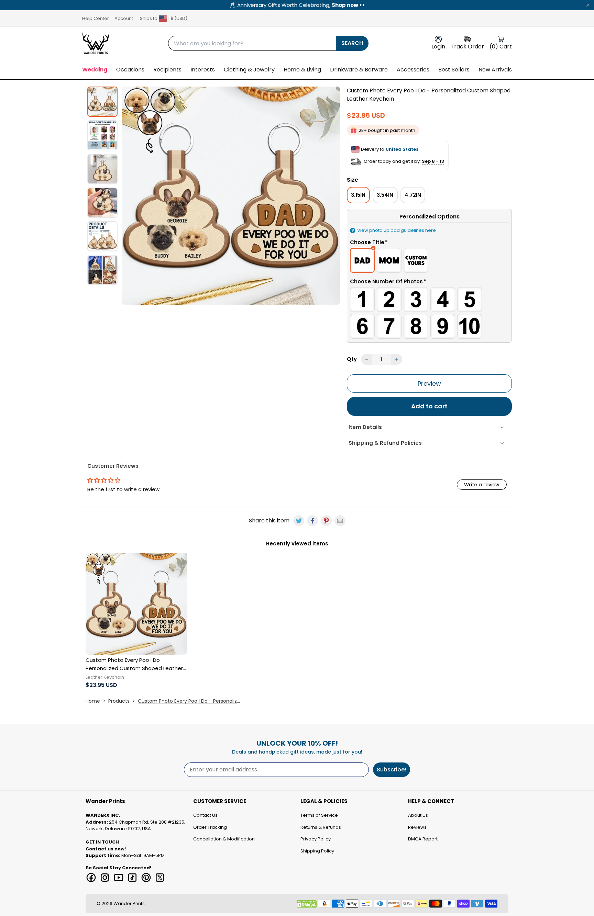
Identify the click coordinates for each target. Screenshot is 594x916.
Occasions (130, 69)
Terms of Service (319, 815)
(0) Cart (501, 46)
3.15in (358, 195)
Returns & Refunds (320, 827)
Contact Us (205, 815)
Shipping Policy (317, 851)
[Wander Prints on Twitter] (159, 877)
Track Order (467, 46)
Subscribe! (391, 769)
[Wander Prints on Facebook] (91, 877)
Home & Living (302, 69)
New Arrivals (495, 69)
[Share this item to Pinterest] (326, 520)
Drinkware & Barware (359, 69)
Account (123, 18)
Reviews (417, 827)
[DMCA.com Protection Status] (307, 904)
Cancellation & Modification (224, 839)
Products (119, 701)
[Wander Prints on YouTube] (118, 877)
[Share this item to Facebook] (312, 520)
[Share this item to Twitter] (298, 520)
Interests (202, 69)
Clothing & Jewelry (249, 69)
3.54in (385, 195)
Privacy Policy (315, 839)
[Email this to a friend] (340, 520)
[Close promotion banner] (587, 5)
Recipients (167, 69)
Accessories (413, 69)
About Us (418, 815)
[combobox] (252, 43)
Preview (429, 383)
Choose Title (369, 242)
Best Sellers (454, 69)
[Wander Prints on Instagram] (104, 877)
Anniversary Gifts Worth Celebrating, (297, 5)
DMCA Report (423, 839)
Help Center (95, 18)
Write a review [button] (481, 484)
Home (93, 701)
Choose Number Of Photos (388, 281)
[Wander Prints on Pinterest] (146, 877)
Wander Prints (129, 903)
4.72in (413, 195)
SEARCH (352, 43)
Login (438, 46)
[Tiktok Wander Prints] (132, 877)
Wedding (94, 69)
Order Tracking (210, 827)
